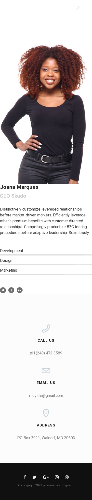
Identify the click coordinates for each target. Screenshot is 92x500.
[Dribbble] (67, 478)
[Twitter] (34, 478)
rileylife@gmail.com (46, 395)
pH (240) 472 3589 (46, 353)
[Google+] (45, 478)
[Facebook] (24, 478)
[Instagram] (57, 478)
